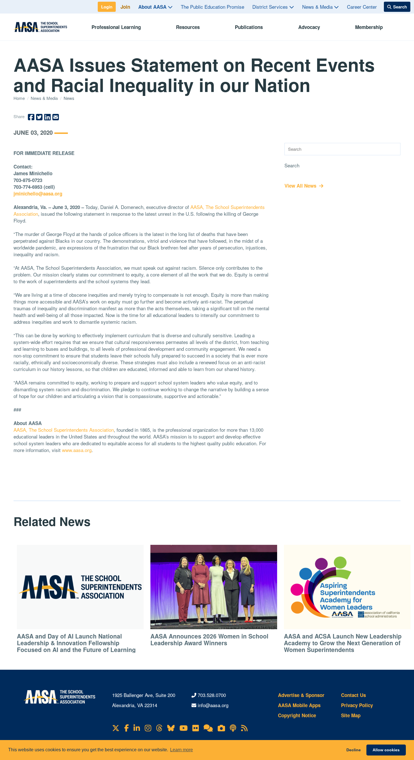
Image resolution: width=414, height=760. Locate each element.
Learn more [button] (181, 749)
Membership (369, 27)
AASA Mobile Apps (299, 705)
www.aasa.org (77, 449)
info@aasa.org (213, 705)
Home (20, 98)
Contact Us (353, 695)
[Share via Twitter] (39, 117)
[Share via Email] (55, 117)
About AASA (153, 6)
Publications (249, 27)
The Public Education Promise (212, 6)
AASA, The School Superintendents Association (64, 429)
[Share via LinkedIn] (47, 117)
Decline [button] (353, 750)
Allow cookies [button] (386, 750)
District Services (270, 6)
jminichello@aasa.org (38, 193)
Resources (188, 27)
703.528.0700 (212, 694)
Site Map (350, 715)
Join (125, 6)
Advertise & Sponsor (301, 695)
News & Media (318, 6)
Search (291, 165)
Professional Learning (116, 27)
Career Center (362, 6)
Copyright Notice (297, 715)
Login (106, 7)
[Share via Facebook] (31, 117)
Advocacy (309, 27)
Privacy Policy (357, 705)
